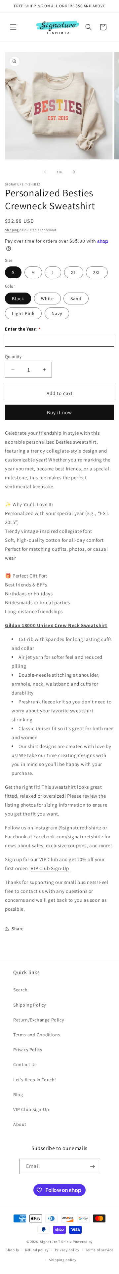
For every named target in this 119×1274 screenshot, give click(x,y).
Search (20, 990)
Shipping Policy (29, 1005)
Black (18, 298)
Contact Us (25, 1064)
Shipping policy (62, 1259)
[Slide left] (45, 172)
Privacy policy (67, 1250)
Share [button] (18, 929)
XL (73, 272)
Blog (18, 1094)
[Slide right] (74, 172)
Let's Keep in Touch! (34, 1080)
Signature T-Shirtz (56, 1241)
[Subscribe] (92, 1166)
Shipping (12, 230)
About (19, 1124)
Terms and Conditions (36, 1035)
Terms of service (99, 1250)
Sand (76, 298)
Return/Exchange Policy (38, 1020)
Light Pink (23, 313)
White (47, 298)
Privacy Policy (27, 1050)
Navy (57, 313)
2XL (97, 272)
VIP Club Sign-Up (50, 868)
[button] (13, 27)
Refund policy (37, 1250)
